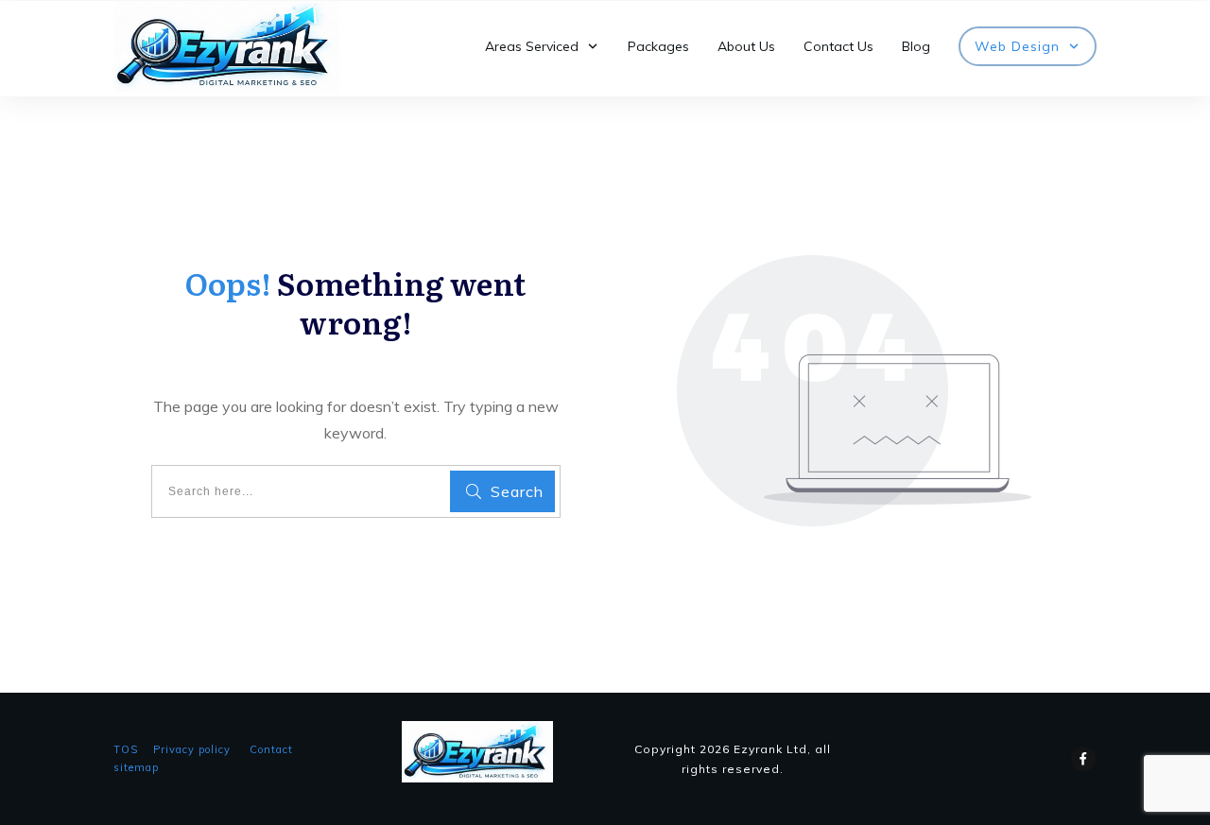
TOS (125, 749)
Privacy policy (192, 749)
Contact (271, 749)
